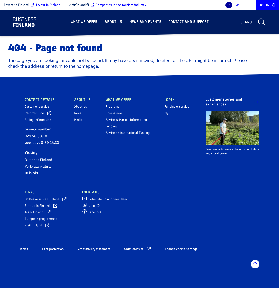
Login (264, 5)
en (229, 5)
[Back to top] (255, 264)
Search (247, 22)
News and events (145, 21)
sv (237, 5)
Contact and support (189, 21)
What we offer (84, 21)
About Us (113, 21)
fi (245, 5)
